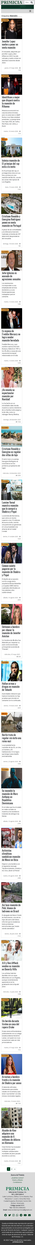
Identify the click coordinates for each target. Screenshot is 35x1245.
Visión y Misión (17, 1180)
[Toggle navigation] (30, 11)
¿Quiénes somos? (17, 1178)
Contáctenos (17, 1182)
